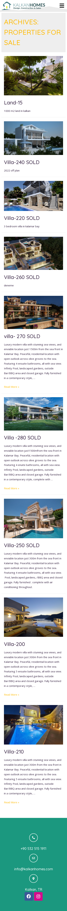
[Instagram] (38, 896)
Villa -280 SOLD (22, 437)
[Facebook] (29, 896)
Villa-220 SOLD (22, 218)
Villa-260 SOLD (22, 277)
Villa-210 (14, 751)
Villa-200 (14, 644)
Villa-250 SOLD (22, 545)
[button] (62, 5)
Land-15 (13, 102)
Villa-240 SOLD (22, 162)
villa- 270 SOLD (22, 336)
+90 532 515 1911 (33, 848)
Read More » (11, 386)
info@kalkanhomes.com (33, 869)
